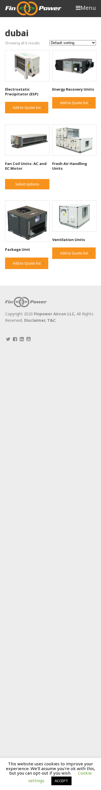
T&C (51, 320)
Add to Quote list (27, 107)
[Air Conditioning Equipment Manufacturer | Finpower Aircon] (33, 8)
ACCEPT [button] (61, 780)
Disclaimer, (35, 320)
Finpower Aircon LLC (54, 313)
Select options (27, 184)
